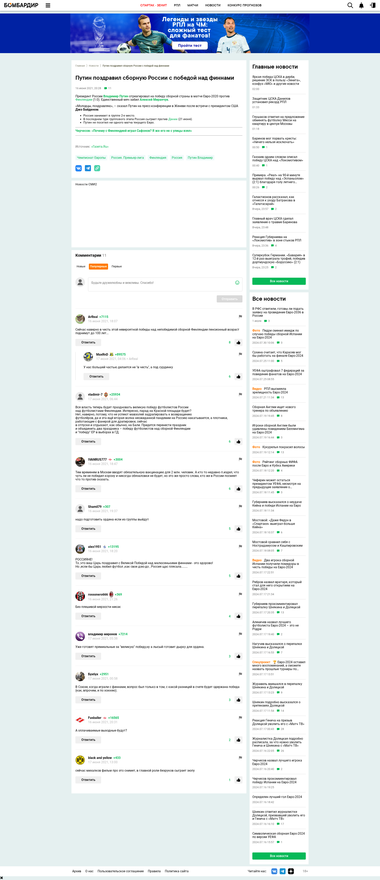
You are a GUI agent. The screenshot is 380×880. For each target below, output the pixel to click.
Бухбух (93, 674)
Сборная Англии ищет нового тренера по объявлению (274, 408)
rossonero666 (98, 594)
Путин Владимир (200, 158)
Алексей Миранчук (154, 99)
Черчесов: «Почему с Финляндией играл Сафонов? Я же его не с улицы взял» (133, 131)
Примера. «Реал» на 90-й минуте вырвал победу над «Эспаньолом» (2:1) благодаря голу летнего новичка (278, 178)
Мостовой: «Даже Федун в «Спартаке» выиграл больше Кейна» (273, 523)
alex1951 (94, 547)
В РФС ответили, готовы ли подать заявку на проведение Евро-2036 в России (278, 312)
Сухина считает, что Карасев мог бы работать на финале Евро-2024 (277, 354)
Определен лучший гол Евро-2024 (277, 797)
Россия (177, 158)
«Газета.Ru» (100, 146)
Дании (173, 119)
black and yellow (100, 758)
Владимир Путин (115, 96)
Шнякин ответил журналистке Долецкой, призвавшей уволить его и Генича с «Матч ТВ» (278, 815)
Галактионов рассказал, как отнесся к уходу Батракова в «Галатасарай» (273, 200)
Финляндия (157, 158)
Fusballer (94, 718)
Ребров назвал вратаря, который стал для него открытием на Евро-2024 (277, 585)
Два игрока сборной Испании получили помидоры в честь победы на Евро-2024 (275, 564)
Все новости (279, 281)
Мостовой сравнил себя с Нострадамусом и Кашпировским (277, 543)
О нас (89, 871)
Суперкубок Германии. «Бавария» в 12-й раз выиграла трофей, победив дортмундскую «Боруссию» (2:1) (278, 258)
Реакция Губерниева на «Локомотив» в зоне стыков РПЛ (276, 238)
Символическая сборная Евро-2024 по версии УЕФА (278, 835)
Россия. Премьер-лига (127, 158)
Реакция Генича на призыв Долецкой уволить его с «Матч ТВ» (278, 722)
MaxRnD (102, 354)
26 (282, 750)
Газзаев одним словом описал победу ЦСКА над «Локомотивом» (277, 158)
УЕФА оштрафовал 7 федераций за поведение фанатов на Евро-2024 (278, 372)
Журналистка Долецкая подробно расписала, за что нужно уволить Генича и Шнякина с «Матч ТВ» (277, 742)
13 (282, 397)
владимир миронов (102, 634)
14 (282, 710)
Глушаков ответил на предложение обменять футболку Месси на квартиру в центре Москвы (278, 120)
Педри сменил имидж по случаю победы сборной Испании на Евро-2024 (277, 334)
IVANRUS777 (97, 459)
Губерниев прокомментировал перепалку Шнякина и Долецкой (276, 605)
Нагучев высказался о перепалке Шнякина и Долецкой (277, 645)
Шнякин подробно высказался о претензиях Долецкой (276, 703)
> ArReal (132, 359)
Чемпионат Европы (91, 158)
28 (282, 729)
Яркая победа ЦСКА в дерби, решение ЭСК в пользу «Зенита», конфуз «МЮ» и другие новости (276, 80)
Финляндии (83, 99)
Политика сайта (177, 871)
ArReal (93, 317)
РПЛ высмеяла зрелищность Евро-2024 (270, 390)
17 (282, 824)
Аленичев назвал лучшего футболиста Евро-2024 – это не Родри (275, 625)
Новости (94, 65)
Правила (154, 871)
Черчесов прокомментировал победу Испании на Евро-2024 (274, 780)
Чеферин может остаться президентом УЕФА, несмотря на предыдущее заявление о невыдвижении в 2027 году (276, 483)
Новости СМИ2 (86, 184)
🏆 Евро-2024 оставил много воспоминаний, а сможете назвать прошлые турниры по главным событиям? (278, 665)
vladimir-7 (95, 394)
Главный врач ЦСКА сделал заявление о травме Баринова (274, 220)
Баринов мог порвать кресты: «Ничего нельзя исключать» (274, 140)
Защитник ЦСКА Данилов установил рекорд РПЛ (271, 100)
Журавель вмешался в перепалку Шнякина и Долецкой (277, 685)
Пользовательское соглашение (121, 871)
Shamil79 (95, 507)
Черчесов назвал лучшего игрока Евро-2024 (277, 762)
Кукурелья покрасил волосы (278, 447)
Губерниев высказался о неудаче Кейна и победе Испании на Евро (277, 503)
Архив (76, 871)
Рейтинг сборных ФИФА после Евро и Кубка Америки (274, 463)
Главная (80, 65)
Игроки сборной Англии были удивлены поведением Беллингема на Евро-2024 (278, 429)
